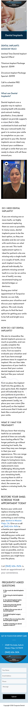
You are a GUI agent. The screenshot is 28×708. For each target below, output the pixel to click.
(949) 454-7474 (11, 526)
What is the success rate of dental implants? (12, 610)
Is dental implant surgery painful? (12, 615)
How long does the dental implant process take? (12, 605)
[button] (14, 591)
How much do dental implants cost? (13, 591)
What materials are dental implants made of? (12, 624)
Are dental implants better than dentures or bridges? (12, 600)
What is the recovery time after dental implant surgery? (14, 619)
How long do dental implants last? (13, 595)
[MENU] (25, 11)
